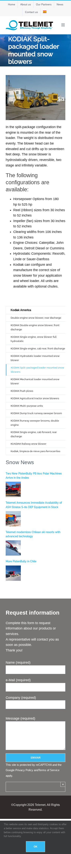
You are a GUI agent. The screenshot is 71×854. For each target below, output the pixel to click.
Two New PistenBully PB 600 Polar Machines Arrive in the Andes (34, 475)
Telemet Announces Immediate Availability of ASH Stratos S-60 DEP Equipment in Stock (34, 504)
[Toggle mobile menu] (63, 25)
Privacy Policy (24, 770)
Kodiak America (21, 310)
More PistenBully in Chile (21, 561)
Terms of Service (48, 770)
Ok (35, 846)
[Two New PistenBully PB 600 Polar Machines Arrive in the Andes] (13, 489)
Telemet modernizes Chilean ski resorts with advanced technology (33, 534)
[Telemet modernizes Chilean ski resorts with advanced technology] (13, 548)
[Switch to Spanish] (45, 12)
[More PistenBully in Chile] (13, 573)
